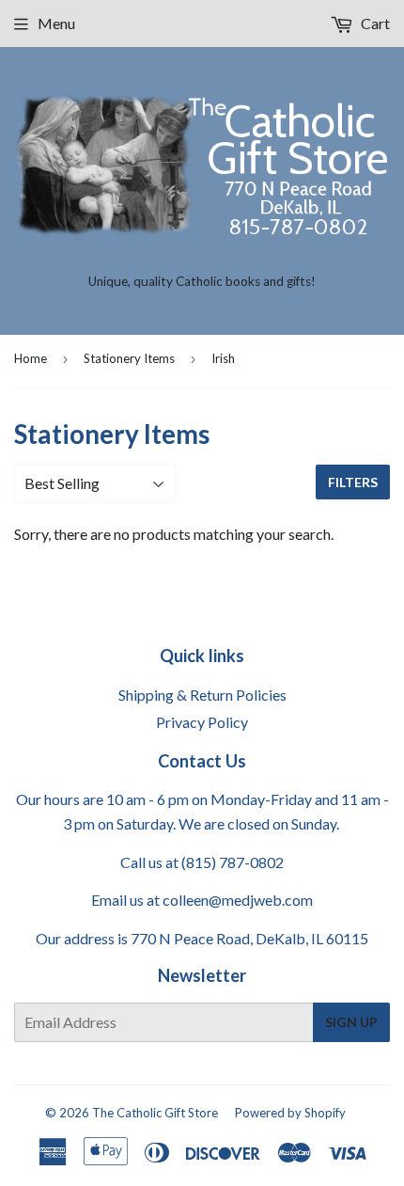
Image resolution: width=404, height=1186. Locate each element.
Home (30, 358)
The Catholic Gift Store (155, 1112)
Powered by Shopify (290, 1112)
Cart (374, 23)
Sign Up (351, 1022)
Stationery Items (129, 358)
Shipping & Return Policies (202, 695)
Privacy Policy (202, 722)
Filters (353, 482)
